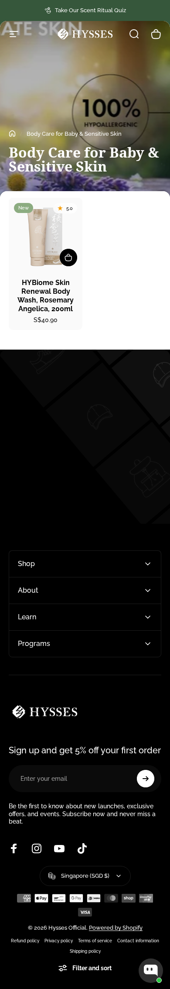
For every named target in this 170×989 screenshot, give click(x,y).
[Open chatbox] (151, 970)
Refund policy (25, 940)
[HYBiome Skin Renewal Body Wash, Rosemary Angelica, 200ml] (45, 234)
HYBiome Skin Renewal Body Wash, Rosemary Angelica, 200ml (45, 295)
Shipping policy (85, 951)
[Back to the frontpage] (12, 133)
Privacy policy (58, 940)
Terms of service (95, 940)
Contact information (138, 940)
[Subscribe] (145, 778)
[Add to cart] (68, 257)
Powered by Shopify (116, 927)
